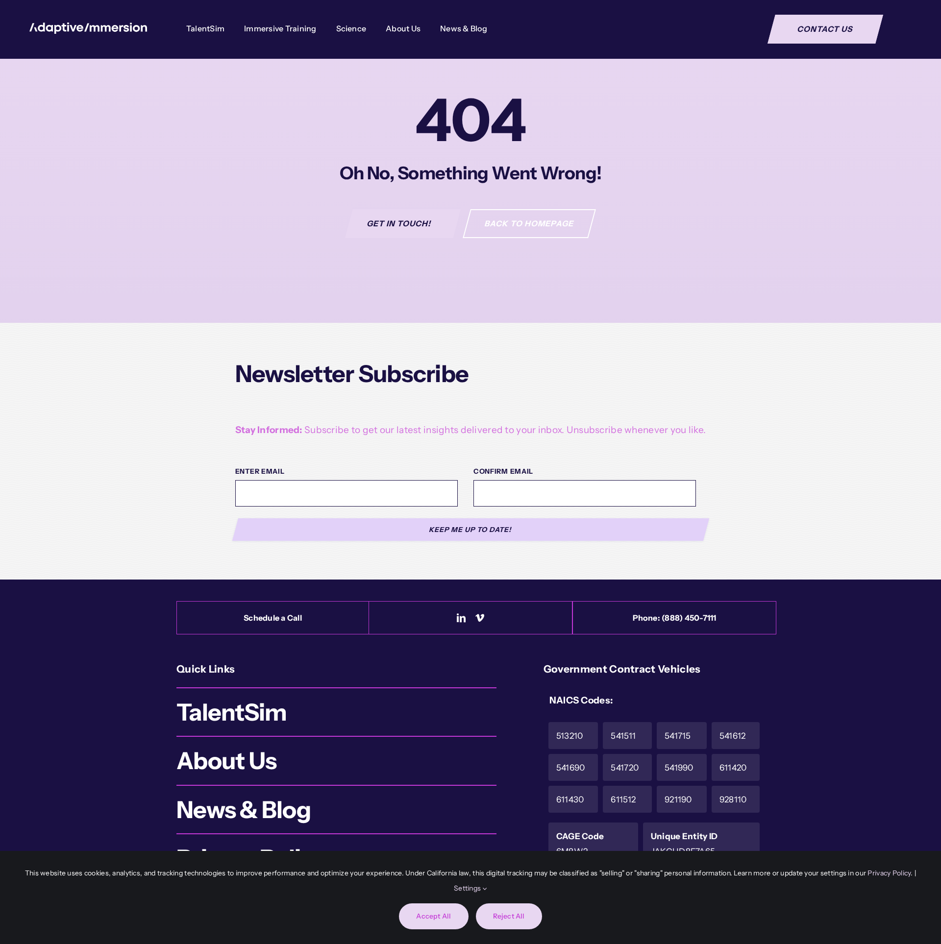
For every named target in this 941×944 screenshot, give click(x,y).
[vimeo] (479, 617)
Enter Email (260, 471)
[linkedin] (461, 617)
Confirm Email (503, 471)
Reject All (509, 916)
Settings (468, 888)
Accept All (433, 916)
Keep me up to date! (470, 529)
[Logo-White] (88, 27)
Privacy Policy (889, 873)
